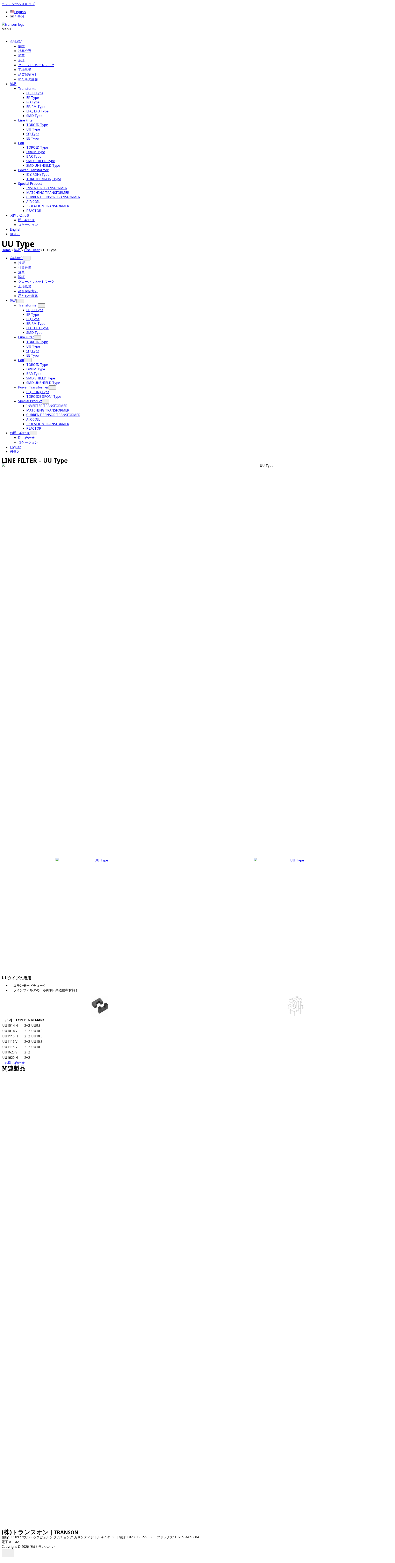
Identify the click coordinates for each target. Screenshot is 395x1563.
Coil (21, 143)
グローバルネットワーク (36, 65)
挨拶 (21, 46)
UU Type (33, 129)
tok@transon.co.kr (33, 1542)
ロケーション (28, 224)
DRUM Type (35, 152)
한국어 (15, 234)
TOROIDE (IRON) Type (43, 179)
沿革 (21, 55)
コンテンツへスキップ (18, 4)
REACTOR (33, 210)
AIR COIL (33, 201)
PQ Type (33, 102)
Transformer (28, 88)
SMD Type (34, 115)
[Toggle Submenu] (26, 258)
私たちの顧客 (28, 79)
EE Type (32, 138)
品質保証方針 (28, 74)
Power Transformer (33, 170)
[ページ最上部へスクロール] (3, 1559)
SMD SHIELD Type (40, 161)
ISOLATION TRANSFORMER (47, 206)
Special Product (30, 183)
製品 (13, 84)
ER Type (32, 97)
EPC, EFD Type (37, 111)
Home (6, 250)
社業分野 (24, 51)
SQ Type (32, 134)
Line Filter (26, 120)
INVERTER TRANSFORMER (46, 188)
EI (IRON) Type (37, 174)
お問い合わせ (20, 215)
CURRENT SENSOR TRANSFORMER (53, 197)
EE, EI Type (34, 93)
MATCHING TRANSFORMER (47, 192)
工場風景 (24, 69)
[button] (197, 31)
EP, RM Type (35, 106)
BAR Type (33, 156)
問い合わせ (26, 220)
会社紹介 (16, 41)
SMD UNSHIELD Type (43, 165)
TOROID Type (37, 125)
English (15, 229)
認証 (21, 60)
